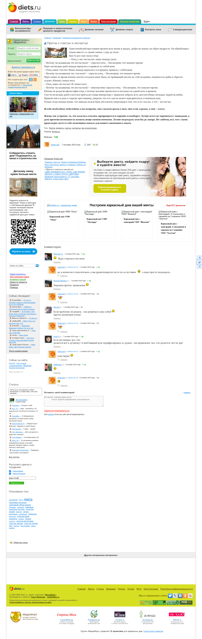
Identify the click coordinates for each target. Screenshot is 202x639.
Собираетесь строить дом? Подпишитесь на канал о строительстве (23, 156)
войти (51, 414)
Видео (94, 21)
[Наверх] (199, 257)
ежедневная (18, 471)
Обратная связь (21, 542)
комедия (29, 507)
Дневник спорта (124, 29)
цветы (33, 526)
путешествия (23, 516)
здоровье (12, 507)
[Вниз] (199, 267)
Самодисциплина (182, 29)
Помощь (14, 287)
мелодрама (13, 514)
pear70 (56, 337)
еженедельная (19, 474)
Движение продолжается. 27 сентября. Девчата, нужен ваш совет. (62, 178)
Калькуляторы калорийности (23, 29)
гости (21, 500)
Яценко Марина (60, 281)
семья (28, 518)
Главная (14, 21)
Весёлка (27, 365)
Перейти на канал (21, 251)
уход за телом (31, 523)
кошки (12, 511)
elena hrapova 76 (18, 423)
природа (32, 514)
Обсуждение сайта (19, 277)
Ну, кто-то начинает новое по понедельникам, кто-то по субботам (22, 302)
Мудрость (56, 132)
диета (28, 499)
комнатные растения (17, 509)
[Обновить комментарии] (199, 262)
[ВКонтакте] (180, 595)
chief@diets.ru (53, 597)
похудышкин (16, 437)
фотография (25, 526)
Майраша (58, 365)
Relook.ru (177, 620)
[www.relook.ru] (177, 618)
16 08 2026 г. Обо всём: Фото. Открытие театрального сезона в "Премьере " (22, 314)
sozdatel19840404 (15, 366)
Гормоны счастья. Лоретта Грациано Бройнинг (65, 162)
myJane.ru (119, 620)
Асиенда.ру (148, 620)
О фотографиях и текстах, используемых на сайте (30, 602)
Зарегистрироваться (56, 410)
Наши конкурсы (18, 274)
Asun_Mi (15, 440)
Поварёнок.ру (94, 620)
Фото (83, 21)
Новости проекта (18, 282)
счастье (68, 128)
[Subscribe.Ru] (190, 595)
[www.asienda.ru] (147, 618)
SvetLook (55, 145)
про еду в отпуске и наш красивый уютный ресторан (21, 340)
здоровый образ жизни (20, 505)
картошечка (16, 429)
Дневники (50, 21)
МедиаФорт (50, 595)
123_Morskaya (17, 432)
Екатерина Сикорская (20, 450)
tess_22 (15, 408)
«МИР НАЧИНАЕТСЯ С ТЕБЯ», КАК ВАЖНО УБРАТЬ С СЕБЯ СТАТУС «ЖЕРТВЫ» (65, 173)
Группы (73, 21)
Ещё (146, 21)
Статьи (37, 21)
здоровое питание (18, 502)
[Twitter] (170, 595)
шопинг (11, 528)
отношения (23, 514)
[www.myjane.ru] (120, 618)
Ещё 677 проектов (176, 205)
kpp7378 (12, 363)
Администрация (18, 279)
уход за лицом (16, 523)
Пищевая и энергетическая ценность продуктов (57, 29)
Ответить (57, 262)
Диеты (25, 21)
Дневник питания (94, 29)
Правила (14, 284)
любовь (26, 512)
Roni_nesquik (21, 363)
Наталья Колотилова (17, 368)
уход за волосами (24, 521)
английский (13, 500)
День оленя (23, 335)
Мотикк (56, 307)
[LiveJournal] (175, 595)
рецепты (13, 518)
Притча (52, 128)
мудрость (60, 128)
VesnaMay (16, 416)
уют (11, 526)
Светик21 (15, 405)
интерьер (20, 507)
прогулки (12, 516)
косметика (30, 509)
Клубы (130, 589)
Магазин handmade (129, 21)
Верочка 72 (58, 254)
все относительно (89, 128)
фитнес (16, 526)
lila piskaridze (21, 400)
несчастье (76, 128)
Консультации (108, 21)
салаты (21, 519)
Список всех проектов (153, 631)
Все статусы (14, 457)
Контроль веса (153, 29)
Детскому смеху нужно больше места (23, 173)
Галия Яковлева (38, 597)
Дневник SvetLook (53, 158)
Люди (62, 21)
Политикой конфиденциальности (20, 86)
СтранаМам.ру (66, 620)
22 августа (33, 318)
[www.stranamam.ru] (66, 618)
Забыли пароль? (14, 61)
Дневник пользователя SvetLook (76, 38)
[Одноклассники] (185, 595)
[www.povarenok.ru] (94, 618)
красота (19, 512)
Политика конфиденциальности (176, 589)
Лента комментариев (18, 351)
